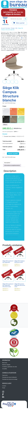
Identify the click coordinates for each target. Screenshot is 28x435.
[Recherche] (25, 18)
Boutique (8, 28)
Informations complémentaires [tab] (12, 165)
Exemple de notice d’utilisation (9, 377)
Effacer (5, 124)
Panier (3, 387)
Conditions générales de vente (9, 366)
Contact (4, 385)
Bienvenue (4, 362)
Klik (16, 28)
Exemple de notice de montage (9, 379)
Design (13, 28)
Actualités (4, 368)
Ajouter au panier (13, 153)
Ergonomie (4, 375)
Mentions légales (6, 364)
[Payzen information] (9, 404)
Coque (4, 106)
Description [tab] (7, 162)
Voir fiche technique (11, 237)
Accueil (3, 28)
